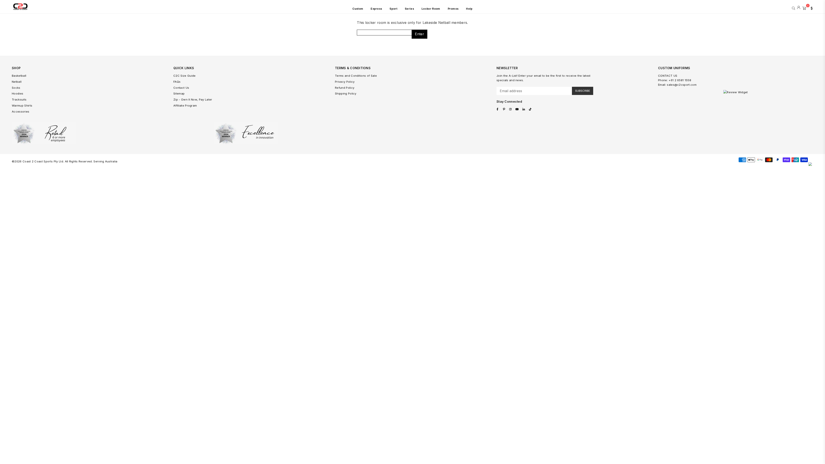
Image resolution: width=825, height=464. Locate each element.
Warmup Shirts (22, 105)
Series (409, 8)
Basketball (19, 75)
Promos (453, 8)
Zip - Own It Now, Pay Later (192, 99)
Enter (419, 34)
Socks (16, 87)
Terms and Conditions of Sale (356, 75)
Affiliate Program (185, 105)
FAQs (176, 81)
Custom (357, 8)
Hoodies (17, 93)
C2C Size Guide (184, 75)
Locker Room (431, 8)
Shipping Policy (345, 93)
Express (376, 8)
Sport (393, 8)
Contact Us (181, 87)
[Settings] (810, 8)
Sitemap (179, 93)
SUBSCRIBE (582, 90)
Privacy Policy (344, 81)
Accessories (20, 111)
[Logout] (798, 8)
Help (469, 8)
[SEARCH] (793, 8)
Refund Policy (344, 87)
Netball (16, 81)
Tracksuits (19, 99)
